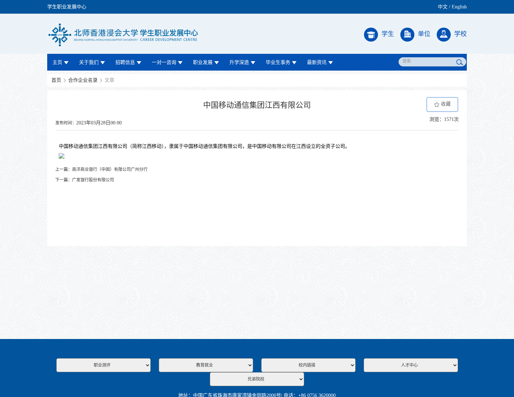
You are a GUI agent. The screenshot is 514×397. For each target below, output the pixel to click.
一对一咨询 (164, 62)
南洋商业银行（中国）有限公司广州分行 (110, 169)
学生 (387, 33)
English (459, 6)
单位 (424, 33)
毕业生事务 (278, 62)
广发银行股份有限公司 (93, 180)
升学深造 (239, 62)
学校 (460, 33)
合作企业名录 (83, 80)
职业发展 (203, 62)
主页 (57, 62)
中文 (443, 6)
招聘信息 (125, 62)
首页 (56, 80)
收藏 (445, 104)
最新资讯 (317, 62)
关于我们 (89, 62)
